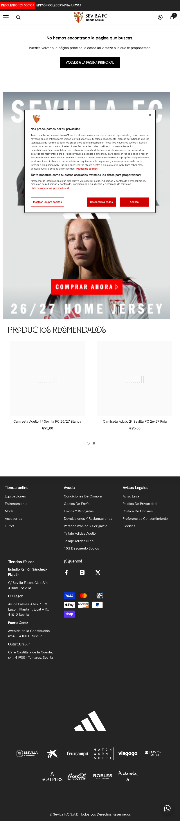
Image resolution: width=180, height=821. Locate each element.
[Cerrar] (150, 115)
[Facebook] (66, 572)
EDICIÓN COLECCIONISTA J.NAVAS (58, 5)
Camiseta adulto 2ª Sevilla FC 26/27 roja (135, 421)
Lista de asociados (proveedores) (50, 187)
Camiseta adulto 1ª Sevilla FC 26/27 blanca (47, 421)
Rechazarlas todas (101, 201)
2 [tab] (94, 443)
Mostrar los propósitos (47, 201)
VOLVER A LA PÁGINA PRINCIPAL (90, 62)
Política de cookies (86, 168)
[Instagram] (82, 572)
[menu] (6, 17)
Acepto (134, 201)
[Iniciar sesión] (160, 17)
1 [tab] (88, 443)
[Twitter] (98, 572)
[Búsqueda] (18, 17)
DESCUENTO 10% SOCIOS (17, 5)
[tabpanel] (47, 388)
